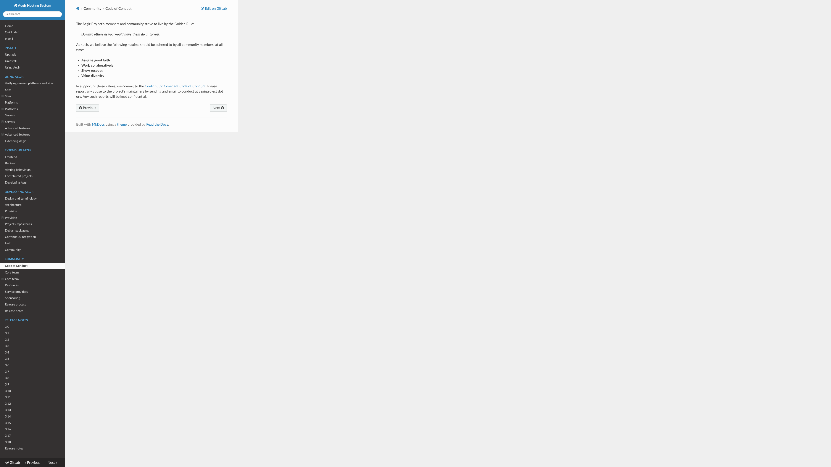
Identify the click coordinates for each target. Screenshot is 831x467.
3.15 (8, 423)
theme (122, 124)
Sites (8, 89)
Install (9, 38)
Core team (12, 272)
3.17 (8, 435)
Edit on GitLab (215, 8)
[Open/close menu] (2, 96)
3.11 (8, 397)
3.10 (8, 391)
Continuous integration (20, 236)
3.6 (7, 365)
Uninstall (10, 61)
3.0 (7, 326)
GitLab (14, 462)
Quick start (12, 32)
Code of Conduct (16, 265)
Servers (10, 115)
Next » (52, 462)
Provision (11, 211)
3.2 (7, 339)
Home (9, 26)
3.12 (8, 403)
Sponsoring (12, 298)
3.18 (8, 442)
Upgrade (10, 54)
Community (13, 249)
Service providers (16, 291)
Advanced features (17, 128)
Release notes (14, 311)
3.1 (7, 333)
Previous (89, 108)
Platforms (11, 102)
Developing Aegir (16, 182)
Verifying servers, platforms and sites (29, 83)
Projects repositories (18, 224)
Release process (15, 304)
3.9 (7, 384)
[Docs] (77, 8)
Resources (12, 285)
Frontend (11, 157)
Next (217, 108)
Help (8, 243)
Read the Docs (157, 124)
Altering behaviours (18, 169)
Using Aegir (12, 67)
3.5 (7, 358)
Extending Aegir (15, 141)
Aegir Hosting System (34, 5)
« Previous (32, 462)
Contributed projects (18, 176)
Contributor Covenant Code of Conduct (175, 86)
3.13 (8, 410)
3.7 (7, 371)
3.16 (8, 429)
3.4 (7, 352)
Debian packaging (17, 230)
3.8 (7, 378)
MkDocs (98, 124)
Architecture (13, 204)
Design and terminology (21, 198)
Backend (10, 163)
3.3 (7, 346)
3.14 (8, 416)
